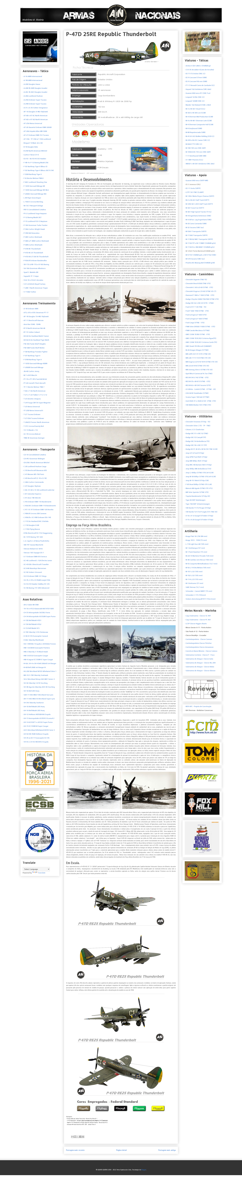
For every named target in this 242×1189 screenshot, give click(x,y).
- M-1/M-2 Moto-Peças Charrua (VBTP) (199, 196)
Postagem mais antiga (167, 1150)
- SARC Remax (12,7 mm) (194, 587)
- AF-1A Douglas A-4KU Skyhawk (35, 112)
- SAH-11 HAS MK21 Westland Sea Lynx (38, 695)
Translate (41, 873)
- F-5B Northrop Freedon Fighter (35, 352)
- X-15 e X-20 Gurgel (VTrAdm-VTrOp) (199, 520)
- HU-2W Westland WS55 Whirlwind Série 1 (39, 671)
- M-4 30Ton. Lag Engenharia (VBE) (198, 220)
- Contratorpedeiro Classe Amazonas (199, 647)
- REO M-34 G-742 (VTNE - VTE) (197, 377)
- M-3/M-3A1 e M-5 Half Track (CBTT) (199, 204)
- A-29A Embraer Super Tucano (34, 100)
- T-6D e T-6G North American (34, 391)
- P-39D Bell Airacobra (31, 233)
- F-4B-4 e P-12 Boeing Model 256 (35, 163)
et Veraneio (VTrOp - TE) (197, 422)
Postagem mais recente (75, 1150)
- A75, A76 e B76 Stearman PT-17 (35, 313)
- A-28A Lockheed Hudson (33, 96)
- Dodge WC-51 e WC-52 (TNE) (196, 433)
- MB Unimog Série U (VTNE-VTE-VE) (199, 370)
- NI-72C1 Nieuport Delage (33, 206)
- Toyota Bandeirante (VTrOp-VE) (197, 496)
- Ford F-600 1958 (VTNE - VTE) (197, 311)
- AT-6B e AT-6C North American (35, 116)
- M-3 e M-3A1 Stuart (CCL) (195, 109)
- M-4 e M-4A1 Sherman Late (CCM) (198, 121)
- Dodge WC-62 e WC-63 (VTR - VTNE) (199, 303)
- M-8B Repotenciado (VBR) (195, 132)
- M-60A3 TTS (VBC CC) (193, 144)
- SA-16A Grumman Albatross (34, 268)
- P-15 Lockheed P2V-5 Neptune (35, 221)
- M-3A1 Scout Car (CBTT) (194, 208)
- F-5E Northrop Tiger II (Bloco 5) (35, 166)
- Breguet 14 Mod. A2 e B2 (33, 143)
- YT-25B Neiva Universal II (33, 410)
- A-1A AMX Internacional (32, 76)
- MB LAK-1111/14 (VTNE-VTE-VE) (198, 358)
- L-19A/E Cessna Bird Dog (33, 202)
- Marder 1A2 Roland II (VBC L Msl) (198, 105)
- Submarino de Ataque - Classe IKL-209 (200, 663)
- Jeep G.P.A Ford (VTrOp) (194, 453)
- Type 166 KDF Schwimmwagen (197, 504)
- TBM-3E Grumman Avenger (34, 438)
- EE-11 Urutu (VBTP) (193, 188)
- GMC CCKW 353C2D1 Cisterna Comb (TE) (201, 342)
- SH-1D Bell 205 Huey (31, 691)
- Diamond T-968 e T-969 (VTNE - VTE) (199, 295)
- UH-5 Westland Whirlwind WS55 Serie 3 (39, 730)
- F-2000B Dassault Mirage (33, 367)
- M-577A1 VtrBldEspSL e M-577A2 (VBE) (200, 255)
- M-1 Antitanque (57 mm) (195, 548)
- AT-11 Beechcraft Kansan (33, 320)
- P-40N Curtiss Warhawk (32, 245)
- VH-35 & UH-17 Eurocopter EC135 (36, 738)
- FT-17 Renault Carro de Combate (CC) (200, 85)
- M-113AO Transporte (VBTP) (196, 235)
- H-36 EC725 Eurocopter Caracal (35, 636)
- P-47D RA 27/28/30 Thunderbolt (35, 257)
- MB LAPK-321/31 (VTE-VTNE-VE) (198, 354)
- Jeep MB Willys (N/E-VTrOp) (196, 461)
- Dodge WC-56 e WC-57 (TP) (196, 445)
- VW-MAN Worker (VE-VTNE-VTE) (198, 405)
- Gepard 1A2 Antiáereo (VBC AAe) (198, 89)
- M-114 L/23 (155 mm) (194, 579)
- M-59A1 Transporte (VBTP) (195, 231)
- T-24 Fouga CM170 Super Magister (37, 403)
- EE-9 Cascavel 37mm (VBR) (196, 77)
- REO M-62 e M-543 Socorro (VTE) (198, 385)
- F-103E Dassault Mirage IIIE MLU (36, 190)
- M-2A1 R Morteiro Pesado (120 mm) (199, 556)
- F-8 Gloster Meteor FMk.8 (33, 178)
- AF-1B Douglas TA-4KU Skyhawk (36, 316)
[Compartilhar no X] (77, 1136)
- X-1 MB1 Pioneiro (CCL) (194, 160)
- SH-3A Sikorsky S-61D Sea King (35, 683)
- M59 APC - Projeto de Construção (198, 706)
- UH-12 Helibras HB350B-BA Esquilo (37, 714)
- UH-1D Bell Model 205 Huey (34, 707)
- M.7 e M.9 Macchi (30, 375)
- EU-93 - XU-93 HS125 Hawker (34, 159)
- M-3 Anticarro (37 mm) (194, 583)
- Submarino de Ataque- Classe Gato (199, 659)
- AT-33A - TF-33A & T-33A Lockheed (37, 139)
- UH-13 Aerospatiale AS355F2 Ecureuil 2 (38, 718)
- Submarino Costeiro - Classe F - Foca (199, 655)
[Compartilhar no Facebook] (81, 1129)
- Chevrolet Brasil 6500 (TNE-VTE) (198, 283)
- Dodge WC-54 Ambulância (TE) (197, 441)
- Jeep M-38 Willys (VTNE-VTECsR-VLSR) (200, 477)
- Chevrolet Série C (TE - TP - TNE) (197, 426)
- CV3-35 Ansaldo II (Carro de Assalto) (199, 70)
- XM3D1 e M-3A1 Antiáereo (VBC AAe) (199, 164)
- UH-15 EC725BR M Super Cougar (35, 726)
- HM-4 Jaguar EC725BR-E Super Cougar (38, 660)
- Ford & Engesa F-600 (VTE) (196, 315)
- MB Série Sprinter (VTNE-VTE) (197, 492)
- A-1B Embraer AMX (30, 309)
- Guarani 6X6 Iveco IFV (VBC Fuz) (197, 93)
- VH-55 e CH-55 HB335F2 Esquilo (35, 742)
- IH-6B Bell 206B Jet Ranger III (34, 667)
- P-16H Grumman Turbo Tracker (35, 225)
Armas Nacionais (21, 7)
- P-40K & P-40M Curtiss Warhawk (36, 241)
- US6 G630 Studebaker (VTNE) (197, 393)
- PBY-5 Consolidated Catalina (34, 210)
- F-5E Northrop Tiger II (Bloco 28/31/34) (38, 170)
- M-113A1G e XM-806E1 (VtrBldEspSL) (200, 247)
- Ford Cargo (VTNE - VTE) (194, 323)
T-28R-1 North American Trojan (35, 288)
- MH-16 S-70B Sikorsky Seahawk (35, 675)
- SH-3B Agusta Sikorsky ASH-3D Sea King (39, 687)
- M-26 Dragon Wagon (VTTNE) (197, 350)
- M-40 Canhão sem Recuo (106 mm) (199, 560)
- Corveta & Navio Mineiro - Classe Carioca (201, 651)
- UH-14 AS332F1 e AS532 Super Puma (38, 722)
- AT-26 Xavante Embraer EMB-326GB (37, 127)
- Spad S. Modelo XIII (30, 272)
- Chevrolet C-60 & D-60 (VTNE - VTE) (199, 287)
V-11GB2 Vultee (29, 292)
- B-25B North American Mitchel (35, 151)
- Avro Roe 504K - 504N (31, 324)
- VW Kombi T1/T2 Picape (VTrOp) (198, 508)
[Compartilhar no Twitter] (79, 1129)
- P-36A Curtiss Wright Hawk (34, 229)
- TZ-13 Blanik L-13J (30, 430)
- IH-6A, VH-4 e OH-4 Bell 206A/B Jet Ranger (39, 663)
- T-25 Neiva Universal (31, 407)
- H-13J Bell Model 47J (31, 628)
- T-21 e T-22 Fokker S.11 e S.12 (35, 395)
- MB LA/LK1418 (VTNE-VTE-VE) (197, 366)
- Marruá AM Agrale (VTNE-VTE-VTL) (199, 488)
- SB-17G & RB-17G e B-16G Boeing (36, 264)
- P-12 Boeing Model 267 (32, 217)
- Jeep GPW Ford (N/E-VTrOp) (196, 457)
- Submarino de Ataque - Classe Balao (199, 667)
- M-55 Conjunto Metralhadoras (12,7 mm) (201, 564)
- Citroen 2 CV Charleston (194, 430)
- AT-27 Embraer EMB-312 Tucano (36, 135)
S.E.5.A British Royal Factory (34, 284)
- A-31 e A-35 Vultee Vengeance (35, 108)
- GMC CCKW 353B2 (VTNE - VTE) (197, 334)
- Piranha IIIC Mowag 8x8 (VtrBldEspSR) (200, 263)
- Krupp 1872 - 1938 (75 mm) (196, 540)
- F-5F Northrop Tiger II (31, 356)
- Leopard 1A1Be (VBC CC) (194, 97)
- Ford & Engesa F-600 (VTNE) (196, 319)
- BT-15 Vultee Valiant (31, 332)
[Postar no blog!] (76, 1129)
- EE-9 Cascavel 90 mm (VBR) (196, 81)
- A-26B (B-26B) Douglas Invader (35, 88)
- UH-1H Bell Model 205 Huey (34, 710)
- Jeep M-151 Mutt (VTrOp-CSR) (197, 480)
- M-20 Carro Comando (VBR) (196, 224)
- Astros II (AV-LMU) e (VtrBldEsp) (198, 66)
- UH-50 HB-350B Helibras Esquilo (35, 734)
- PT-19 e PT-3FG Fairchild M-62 (35, 379)
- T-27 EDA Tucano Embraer (33, 418)
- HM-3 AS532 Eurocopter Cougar (35, 656)
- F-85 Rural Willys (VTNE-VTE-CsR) (198, 484)
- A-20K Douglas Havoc (31, 84)
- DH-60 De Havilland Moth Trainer (36, 336)
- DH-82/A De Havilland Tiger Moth (36, 340)
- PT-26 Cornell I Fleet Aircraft (34, 383)
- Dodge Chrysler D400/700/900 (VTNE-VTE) (202, 299)
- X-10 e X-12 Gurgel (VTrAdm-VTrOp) (199, 516)
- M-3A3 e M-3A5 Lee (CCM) (195, 113)
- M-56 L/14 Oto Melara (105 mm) (197, 568)
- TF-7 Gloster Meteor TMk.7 (33, 387)
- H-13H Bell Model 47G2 (32, 624)
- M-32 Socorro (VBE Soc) (194, 227)
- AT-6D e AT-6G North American (35, 119)
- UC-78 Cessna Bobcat (31, 434)
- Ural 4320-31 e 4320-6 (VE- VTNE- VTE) (200, 401)
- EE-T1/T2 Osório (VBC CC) (195, 74)
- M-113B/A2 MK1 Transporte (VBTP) (199, 239)
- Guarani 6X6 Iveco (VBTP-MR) (196, 180)
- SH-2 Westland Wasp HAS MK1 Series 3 (39, 679)
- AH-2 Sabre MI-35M (31, 605)
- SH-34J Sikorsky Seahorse (33, 703)
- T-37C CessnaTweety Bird (33, 426)
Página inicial (121, 1150)
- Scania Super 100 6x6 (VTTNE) (197, 397)
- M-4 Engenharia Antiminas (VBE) (198, 216)
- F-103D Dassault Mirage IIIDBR (35, 363)
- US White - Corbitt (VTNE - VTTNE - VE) (200, 389)
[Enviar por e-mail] (73, 1129)
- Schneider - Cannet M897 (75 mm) (198, 591)
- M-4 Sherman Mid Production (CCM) (199, 117)
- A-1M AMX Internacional (32, 80)
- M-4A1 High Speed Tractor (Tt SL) (198, 212)
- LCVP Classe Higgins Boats (196, 624)
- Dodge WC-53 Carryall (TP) (195, 437)
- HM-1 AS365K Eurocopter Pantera (36, 648)
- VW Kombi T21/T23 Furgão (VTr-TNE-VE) (201, 512)
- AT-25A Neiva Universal (32, 123)
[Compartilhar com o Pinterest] (84, 1129)
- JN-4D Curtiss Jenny (31, 371)
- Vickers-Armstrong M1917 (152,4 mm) (200, 599)
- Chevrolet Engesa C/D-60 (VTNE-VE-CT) (200, 291)
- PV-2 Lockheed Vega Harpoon (35, 213)
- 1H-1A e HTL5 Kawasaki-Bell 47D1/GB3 (38, 609)
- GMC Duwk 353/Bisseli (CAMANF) (198, 346)
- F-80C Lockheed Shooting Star (35, 182)
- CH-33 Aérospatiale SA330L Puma (36, 613)
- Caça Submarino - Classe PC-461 (198, 620)
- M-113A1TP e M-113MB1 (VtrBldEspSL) (200, 243)
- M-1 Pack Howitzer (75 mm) (196, 552)
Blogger (143, 1170)
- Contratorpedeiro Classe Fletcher (198, 643)
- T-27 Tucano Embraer (31, 414)
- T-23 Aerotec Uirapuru (32, 399)
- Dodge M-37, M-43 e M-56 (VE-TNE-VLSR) (201, 449)
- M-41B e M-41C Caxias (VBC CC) (197, 140)
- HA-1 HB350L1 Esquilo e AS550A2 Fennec (39, 644)
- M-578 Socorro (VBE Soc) (195, 259)
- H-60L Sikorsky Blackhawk (33, 640)
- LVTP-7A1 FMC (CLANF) (194, 192)
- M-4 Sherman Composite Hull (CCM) (199, 125)
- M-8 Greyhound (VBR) (193, 128)
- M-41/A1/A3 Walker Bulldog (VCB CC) (199, 136)
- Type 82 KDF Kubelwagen (195, 500)
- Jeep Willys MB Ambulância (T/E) (198, 469)
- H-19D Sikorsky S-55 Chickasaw (35, 632)
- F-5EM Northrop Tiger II (32, 174)
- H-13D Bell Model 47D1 (32, 620)
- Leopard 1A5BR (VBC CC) (194, 101)
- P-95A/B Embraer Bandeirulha (35, 261)
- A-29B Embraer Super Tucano (34, 104)
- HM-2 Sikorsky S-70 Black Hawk (35, 652)
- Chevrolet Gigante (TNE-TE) (196, 280)
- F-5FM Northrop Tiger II (32, 360)
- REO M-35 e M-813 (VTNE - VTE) (197, 381)
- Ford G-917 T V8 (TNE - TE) (195, 307)
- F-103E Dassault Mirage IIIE (34, 186)
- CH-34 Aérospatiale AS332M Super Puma (39, 616)
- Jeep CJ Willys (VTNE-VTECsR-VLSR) (199, 473)
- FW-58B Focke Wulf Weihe (34, 348)
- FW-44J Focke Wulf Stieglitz (34, 344)
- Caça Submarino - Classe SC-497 (198, 616)
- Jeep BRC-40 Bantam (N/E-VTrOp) (198, 465)
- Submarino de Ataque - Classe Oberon (200, 671)
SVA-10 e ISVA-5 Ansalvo (33, 280)
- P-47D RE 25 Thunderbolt (33, 253)
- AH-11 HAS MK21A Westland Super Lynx (39, 699)
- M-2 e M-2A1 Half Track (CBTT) (197, 200)
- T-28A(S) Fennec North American (36, 422)
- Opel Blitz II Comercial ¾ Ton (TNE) (198, 374)
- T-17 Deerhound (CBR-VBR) (195, 156)
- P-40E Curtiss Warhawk (32, 237)
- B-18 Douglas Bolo (30, 147)
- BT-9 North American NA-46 (34, 328)
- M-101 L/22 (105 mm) (194, 572)
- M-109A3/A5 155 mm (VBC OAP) (198, 152)
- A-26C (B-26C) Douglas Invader (35, 92)
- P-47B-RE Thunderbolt (32, 249)
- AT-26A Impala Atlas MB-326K (35, 131)
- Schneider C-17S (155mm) (195, 595)
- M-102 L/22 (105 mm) (194, 575)
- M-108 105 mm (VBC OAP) (195, 148)
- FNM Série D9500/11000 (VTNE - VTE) (200, 327)
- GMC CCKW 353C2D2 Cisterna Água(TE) (200, 338)
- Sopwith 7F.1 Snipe (31, 276)
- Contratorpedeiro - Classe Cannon (198, 639)
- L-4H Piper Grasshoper (32, 198)
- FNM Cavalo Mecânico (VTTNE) (197, 330)
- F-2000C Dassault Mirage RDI (34, 194)
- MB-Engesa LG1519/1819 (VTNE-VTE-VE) (201, 362)
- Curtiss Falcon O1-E (31, 155)
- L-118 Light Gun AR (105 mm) (196, 544)
